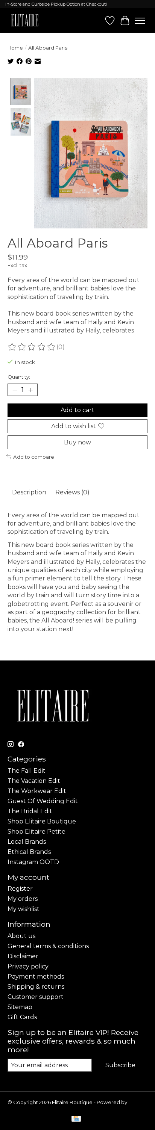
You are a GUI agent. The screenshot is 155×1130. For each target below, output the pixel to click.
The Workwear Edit (37, 791)
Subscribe (120, 1065)
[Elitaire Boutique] (25, 20)
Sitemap (20, 1007)
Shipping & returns (36, 986)
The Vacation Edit (34, 780)
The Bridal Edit (30, 811)
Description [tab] (29, 492)
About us (21, 936)
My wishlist (24, 908)
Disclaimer (23, 956)
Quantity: (19, 377)
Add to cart (77, 410)
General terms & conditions (48, 946)
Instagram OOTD (33, 862)
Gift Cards (22, 1017)
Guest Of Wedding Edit (43, 801)
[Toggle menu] (139, 20)
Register (20, 888)
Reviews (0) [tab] (72, 492)
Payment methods (36, 976)
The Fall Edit (27, 770)
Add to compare (33, 457)
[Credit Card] (76, 1119)
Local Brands (27, 841)
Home (15, 48)
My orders (23, 898)
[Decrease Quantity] (15, 390)
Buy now (77, 442)
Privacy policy (28, 966)
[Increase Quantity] (30, 390)
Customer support (36, 996)
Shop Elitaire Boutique (42, 821)
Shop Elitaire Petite (36, 831)
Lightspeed (22, 1108)
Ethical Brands (29, 851)
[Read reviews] (32, 347)
